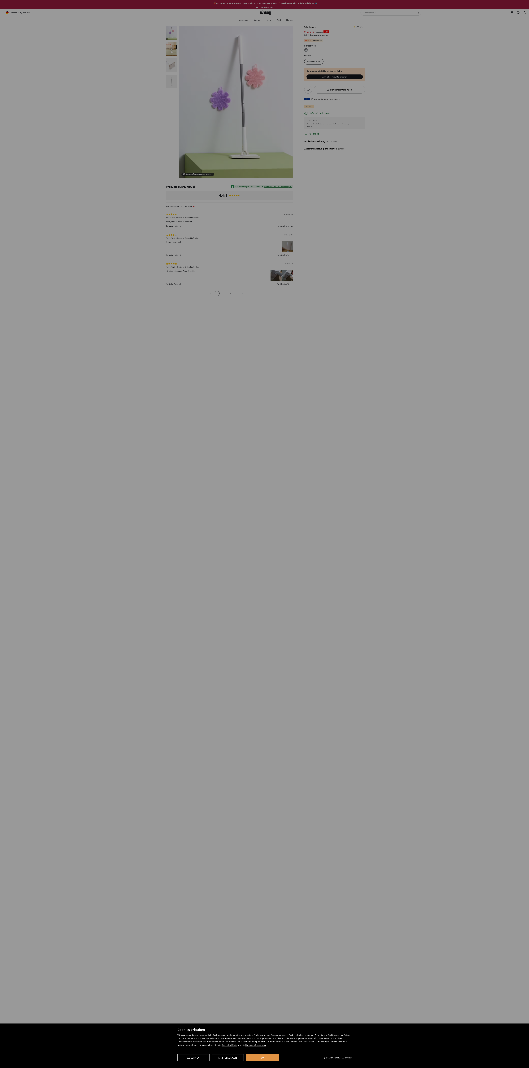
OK (262, 1057)
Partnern (232, 1038)
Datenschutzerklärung (255, 1045)
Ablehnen (193, 1057)
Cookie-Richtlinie (229, 1045)
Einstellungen (227, 1057)
